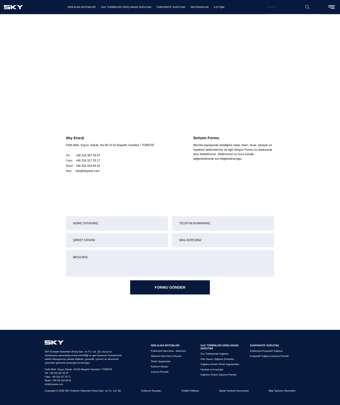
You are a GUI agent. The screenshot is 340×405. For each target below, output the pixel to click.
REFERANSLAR (200, 7)
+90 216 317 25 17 (88, 160)
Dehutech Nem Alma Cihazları (166, 356)
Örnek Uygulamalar (161, 361)
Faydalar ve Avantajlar (211, 369)
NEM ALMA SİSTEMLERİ (82, 7)
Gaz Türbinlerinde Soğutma (214, 353)
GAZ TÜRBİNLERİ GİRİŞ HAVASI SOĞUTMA (126, 7)
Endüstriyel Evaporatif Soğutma (266, 351)
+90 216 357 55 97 (88, 155)
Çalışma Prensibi (159, 372)
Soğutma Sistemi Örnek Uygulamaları (219, 364)
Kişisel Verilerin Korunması (234, 390)
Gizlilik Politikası (190, 390)
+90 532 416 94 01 (88, 165)
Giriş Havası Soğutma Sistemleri (217, 359)
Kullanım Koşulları (151, 390)
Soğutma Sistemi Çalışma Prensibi (218, 374)
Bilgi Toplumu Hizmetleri (282, 390)
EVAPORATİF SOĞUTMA (171, 7)
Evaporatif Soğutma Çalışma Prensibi (269, 356)
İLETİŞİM (219, 7)
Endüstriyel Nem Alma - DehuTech (168, 351)
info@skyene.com (88, 171)
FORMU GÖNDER (170, 287)
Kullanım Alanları (159, 366)
